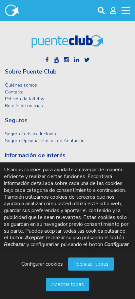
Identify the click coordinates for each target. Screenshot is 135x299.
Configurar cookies (42, 264)
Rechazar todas (90, 264)
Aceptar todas (67, 284)
